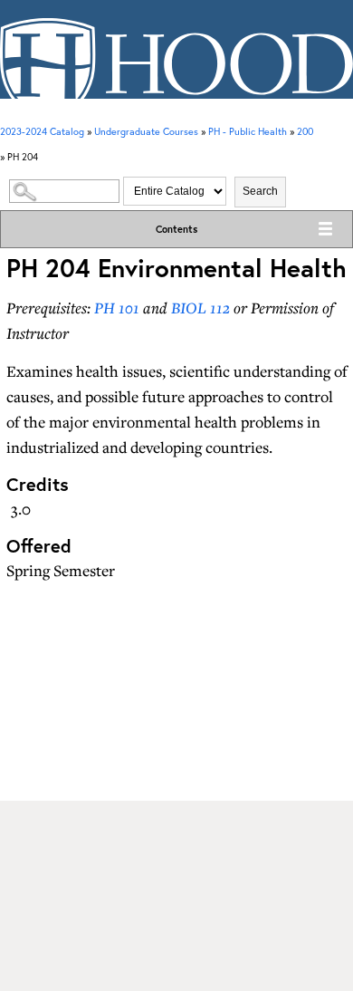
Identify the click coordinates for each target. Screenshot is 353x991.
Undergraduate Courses (146, 131)
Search (260, 191)
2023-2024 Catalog (42, 131)
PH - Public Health (247, 131)
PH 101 (116, 307)
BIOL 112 (200, 307)
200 (305, 131)
